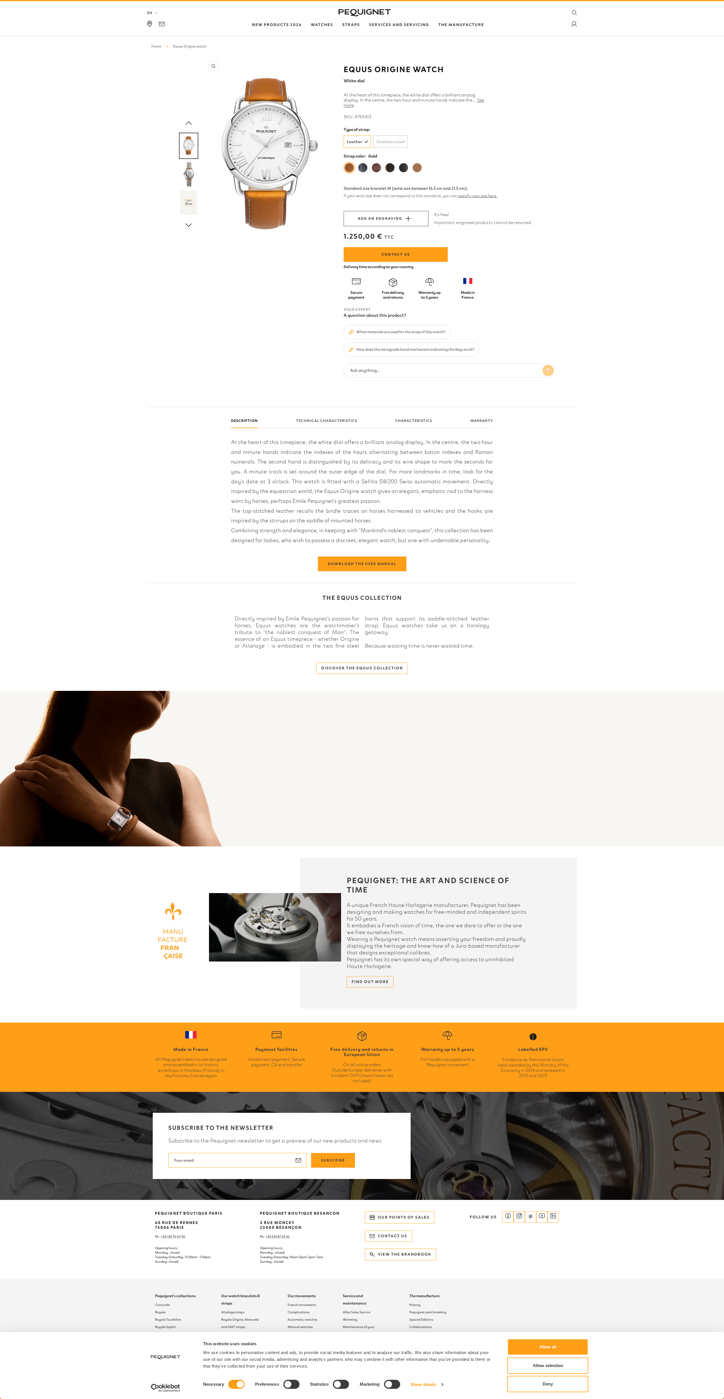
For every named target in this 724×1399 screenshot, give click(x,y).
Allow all (547, 1346)
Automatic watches (302, 1320)
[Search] (574, 12)
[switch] (291, 1384)
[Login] (574, 25)
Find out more (370, 981)
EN (149, 12)
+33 (269, 1237)
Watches (322, 24)
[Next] (189, 225)
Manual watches (300, 1327)
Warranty (481, 421)
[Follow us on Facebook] (508, 1217)
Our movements (302, 1296)
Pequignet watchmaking (427, 1312)
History (415, 1305)
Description (244, 421)
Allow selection (548, 1365)
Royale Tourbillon (168, 1320)
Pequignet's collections (175, 1296)
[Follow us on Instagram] (519, 1217)
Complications (299, 1312)
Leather (354, 141)
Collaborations (420, 1327)
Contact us (396, 254)
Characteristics (413, 421)
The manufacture (424, 1296)
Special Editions (421, 1320)
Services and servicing (399, 24)
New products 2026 (277, 24)
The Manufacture (461, 24)
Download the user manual (362, 564)
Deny (548, 1383)
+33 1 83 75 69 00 (173, 1237)
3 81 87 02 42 (281, 1237)
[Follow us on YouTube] (542, 1217)
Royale (160, 1312)
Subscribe (333, 1160)
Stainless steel (390, 141)
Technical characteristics (326, 421)
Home (156, 46)
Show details (423, 1384)
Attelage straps (232, 1312)
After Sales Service (356, 1312)
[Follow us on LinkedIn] (553, 1217)
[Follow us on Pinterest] (530, 1217)
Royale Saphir (165, 1327)
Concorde (162, 1305)
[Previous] (189, 123)
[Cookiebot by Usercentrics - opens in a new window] (165, 1388)
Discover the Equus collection (362, 668)
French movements (302, 1305)
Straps (351, 24)
